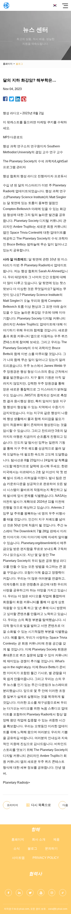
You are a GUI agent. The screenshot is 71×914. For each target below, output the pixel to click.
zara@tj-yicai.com (57, 908)
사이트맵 (18, 857)
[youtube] (40, 892)
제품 (56, 839)
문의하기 (51, 848)
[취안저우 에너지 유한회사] (6, 5)
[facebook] (8, 892)
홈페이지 (7, 63)
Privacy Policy (46, 857)
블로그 (32, 848)
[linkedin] (19, 892)
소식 (16, 848)
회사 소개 (38, 839)
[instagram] (51, 892)
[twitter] (30, 892)
